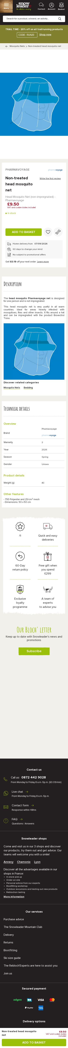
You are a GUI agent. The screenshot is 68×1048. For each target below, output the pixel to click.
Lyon (37, 861)
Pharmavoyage (17, 169)
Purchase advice (14, 919)
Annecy (8, 861)
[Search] (62, 16)
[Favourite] (48, 232)
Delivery (9, 934)
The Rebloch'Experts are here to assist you (30, 965)
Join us (8, 973)
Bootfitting (10, 950)
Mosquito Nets (17, 46)
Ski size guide (12, 958)
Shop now (45, 34)
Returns (8, 942)
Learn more (43, 262)
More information (14, 896)
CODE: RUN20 (26, 35)
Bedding (28, 388)
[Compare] (58, 232)
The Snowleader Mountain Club (23, 927)
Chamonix (23, 861)
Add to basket (23, 232)
